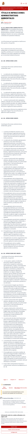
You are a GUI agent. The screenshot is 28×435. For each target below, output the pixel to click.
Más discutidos (23, 387)
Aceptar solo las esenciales (14, 429)
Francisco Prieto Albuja (8, 398)
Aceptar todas (14, 426)
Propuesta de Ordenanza (7, 9)
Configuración (14, 432)
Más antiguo (17, 387)
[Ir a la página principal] (10, 3)
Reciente (11, 387)
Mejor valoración (4, 388)
